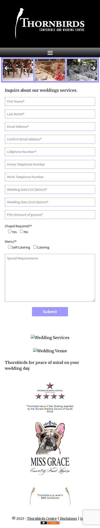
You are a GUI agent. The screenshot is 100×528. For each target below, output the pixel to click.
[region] (50, 70)
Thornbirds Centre (42, 519)
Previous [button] (7, 68)
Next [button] (93, 68)
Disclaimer (68, 519)
